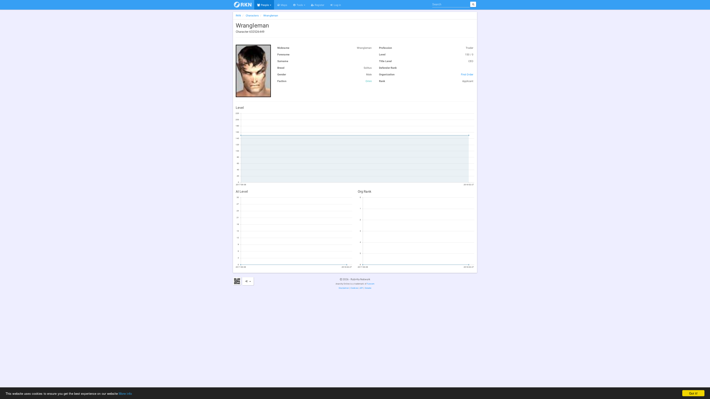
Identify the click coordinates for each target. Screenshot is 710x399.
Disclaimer (344, 288)
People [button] (264, 5)
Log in (337, 5)
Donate (368, 288)
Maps (283, 5)
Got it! (693, 393)
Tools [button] (299, 5)
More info (125, 393)
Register (319, 5)
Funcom (371, 284)
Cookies (354, 288)
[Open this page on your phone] (237, 281)
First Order (467, 74)
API (361, 288)
